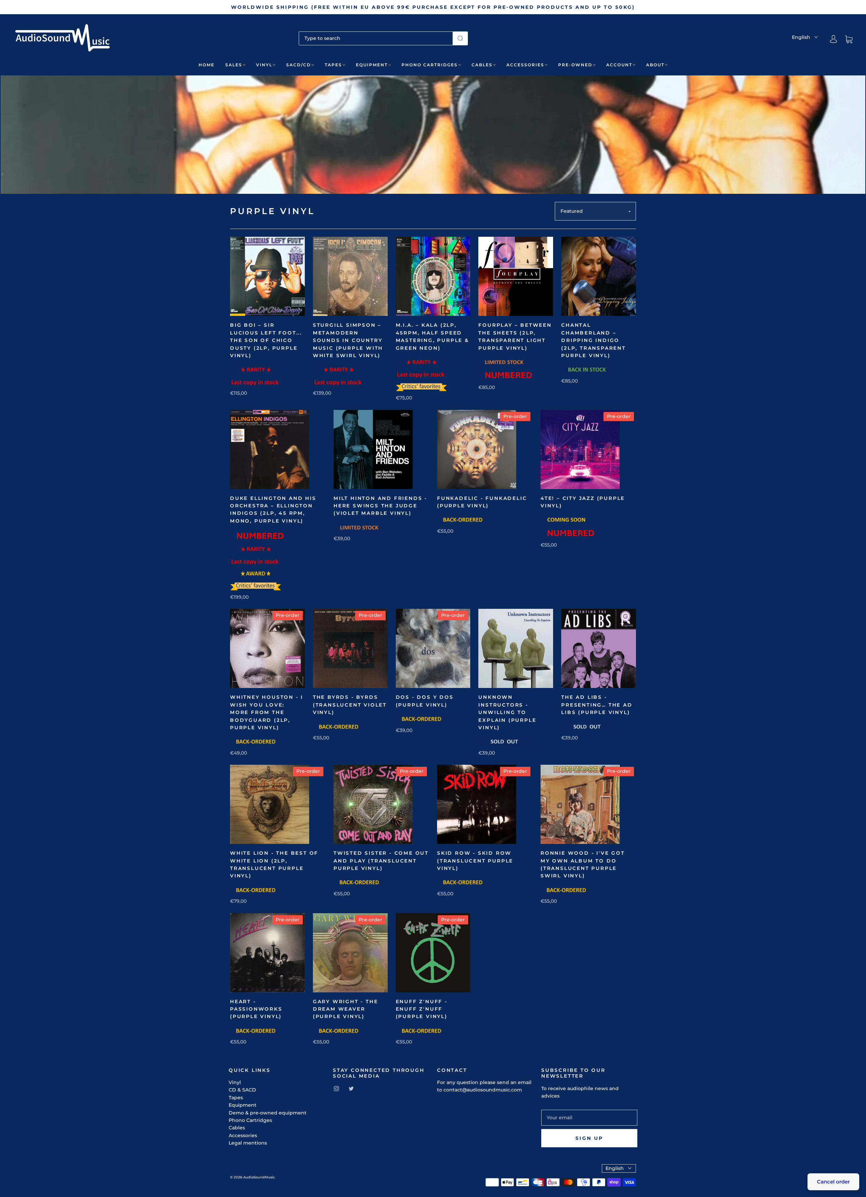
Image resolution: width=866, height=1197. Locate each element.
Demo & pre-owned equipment (267, 1113)
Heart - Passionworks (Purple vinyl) (256, 1009)
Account (619, 64)
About (655, 64)
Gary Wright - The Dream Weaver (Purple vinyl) (345, 1009)
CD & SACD (242, 1090)
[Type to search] (376, 38)
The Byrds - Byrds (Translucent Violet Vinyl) (350, 704)
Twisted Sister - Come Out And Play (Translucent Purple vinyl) (381, 860)
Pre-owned (575, 64)
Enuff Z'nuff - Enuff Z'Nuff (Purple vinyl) (422, 1009)
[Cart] (848, 39)
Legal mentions (248, 1143)
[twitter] (351, 1088)
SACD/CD (298, 64)
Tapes (333, 64)
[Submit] (460, 38)
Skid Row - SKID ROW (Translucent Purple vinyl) (475, 860)
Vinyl (264, 64)
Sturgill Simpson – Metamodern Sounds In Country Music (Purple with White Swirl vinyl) (348, 340)
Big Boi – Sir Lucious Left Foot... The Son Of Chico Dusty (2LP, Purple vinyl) (266, 340)
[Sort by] (595, 211)
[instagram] (336, 1088)
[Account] (833, 39)
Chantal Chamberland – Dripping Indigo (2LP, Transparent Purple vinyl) (593, 340)
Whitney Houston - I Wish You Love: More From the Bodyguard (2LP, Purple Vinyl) (266, 712)
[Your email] (589, 1117)
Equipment (372, 64)
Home (206, 64)
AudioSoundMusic (259, 1177)
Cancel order (833, 1181)
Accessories (525, 64)
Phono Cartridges (430, 64)
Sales (233, 64)
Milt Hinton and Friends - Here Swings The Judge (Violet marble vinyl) (380, 505)
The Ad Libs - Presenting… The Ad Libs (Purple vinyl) (596, 704)
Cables (482, 64)
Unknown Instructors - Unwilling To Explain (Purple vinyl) (507, 712)
